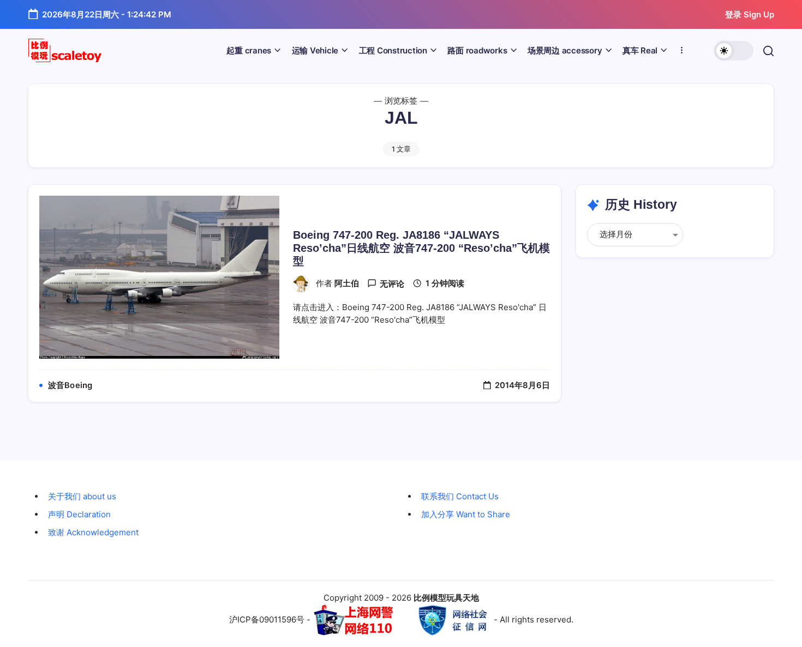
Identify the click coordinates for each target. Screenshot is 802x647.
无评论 (392, 284)
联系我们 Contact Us (460, 496)
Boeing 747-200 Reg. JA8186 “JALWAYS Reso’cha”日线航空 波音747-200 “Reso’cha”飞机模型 (421, 248)
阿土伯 (346, 283)
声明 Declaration (79, 514)
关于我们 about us (82, 496)
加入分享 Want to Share (465, 514)
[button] (733, 51)
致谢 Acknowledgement (93, 532)
